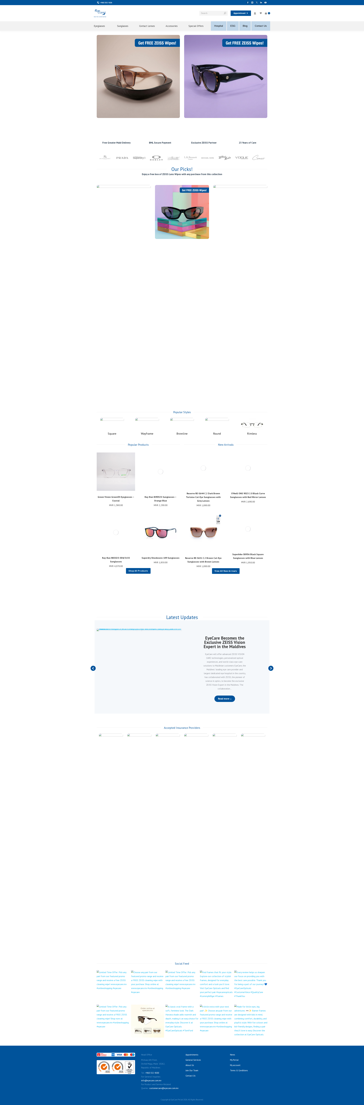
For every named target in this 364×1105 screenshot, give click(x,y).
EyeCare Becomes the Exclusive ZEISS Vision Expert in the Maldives (225, 642)
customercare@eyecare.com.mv (163, 1088)
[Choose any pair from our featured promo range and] (147, 986)
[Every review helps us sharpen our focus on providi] (250, 986)
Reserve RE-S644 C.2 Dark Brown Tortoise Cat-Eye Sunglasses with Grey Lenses (203, 497)
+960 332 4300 (152, 1072)
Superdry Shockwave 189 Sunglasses (160, 557)
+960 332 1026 (106, 3)
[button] (131, 489)
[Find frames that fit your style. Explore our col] (216, 986)
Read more (223, 698)
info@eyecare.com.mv (151, 1080)
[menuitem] (102, 26)
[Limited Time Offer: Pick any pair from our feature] (113, 986)
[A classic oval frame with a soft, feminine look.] (182, 1021)
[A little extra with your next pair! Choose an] (216, 1021)
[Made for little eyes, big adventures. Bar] (250, 1021)
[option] (105, 158)
